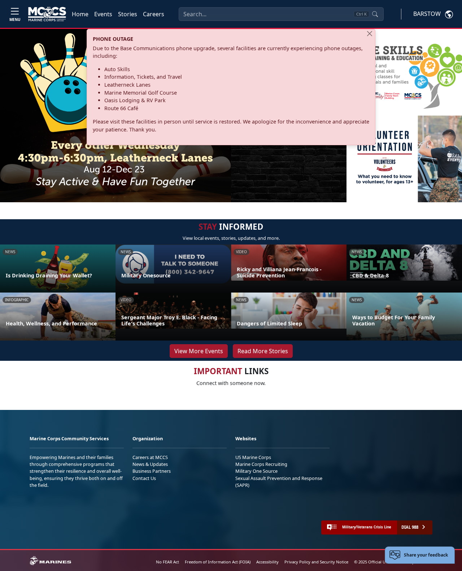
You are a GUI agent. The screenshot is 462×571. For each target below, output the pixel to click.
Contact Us (144, 478)
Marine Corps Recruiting (261, 464)
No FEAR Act (167, 561)
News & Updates (150, 464)
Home (80, 14)
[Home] (47, 14)
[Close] (369, 33)
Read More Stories (262, 351)
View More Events (198, 351)
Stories (127, 14)
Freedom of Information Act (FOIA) (217, 561)
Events (103, 14)
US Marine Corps (253, 457)
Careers (153, 14)
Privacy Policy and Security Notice (316, 561)
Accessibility (267, 561)
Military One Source (256, 471)
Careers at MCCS (150, 457)
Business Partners (151, 471)
